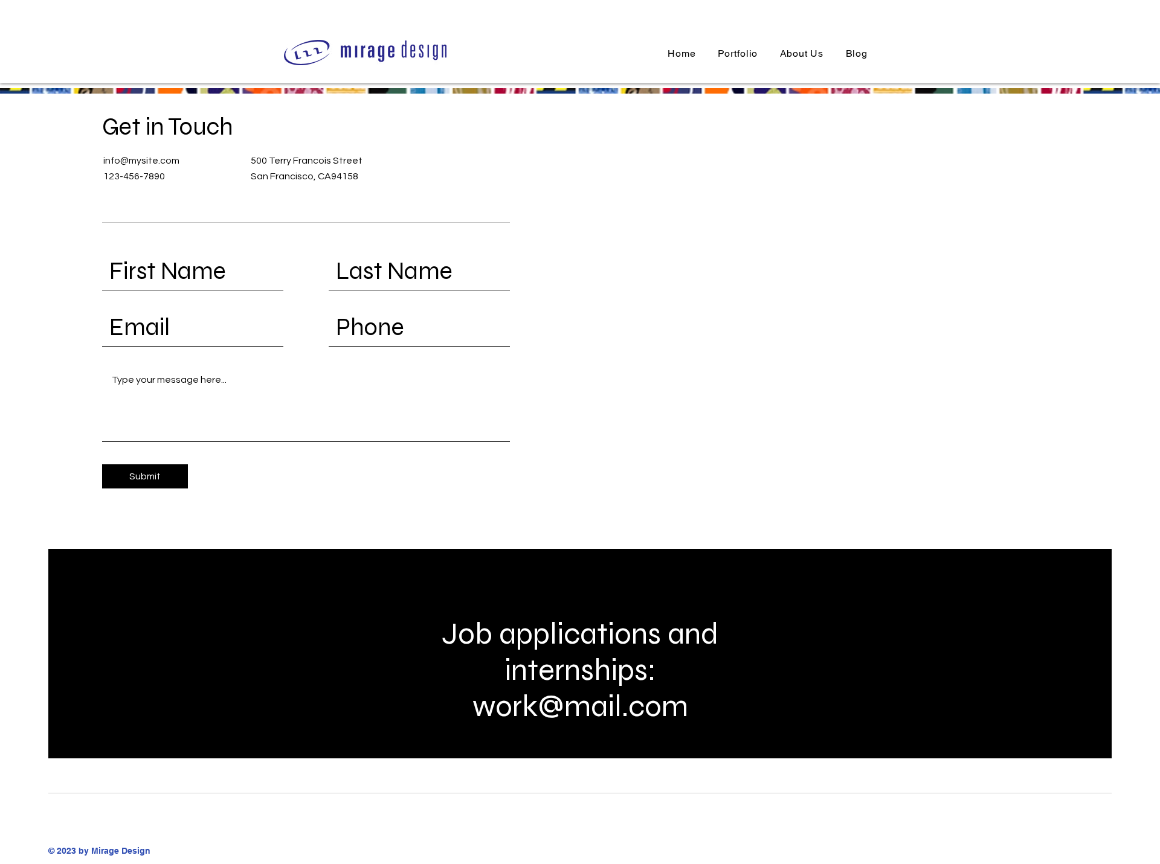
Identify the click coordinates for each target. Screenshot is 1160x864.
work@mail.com (580, 706)
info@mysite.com (141, 160)
